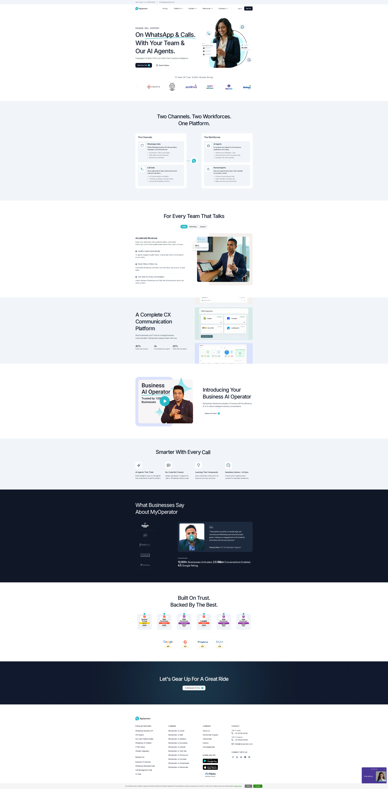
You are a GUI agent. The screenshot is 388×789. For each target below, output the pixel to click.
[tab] (184, 226)
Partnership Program (210, 735)
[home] (141, 8)
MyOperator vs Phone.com (178, 755)
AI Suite (138, 774)
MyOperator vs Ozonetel (177, 759)
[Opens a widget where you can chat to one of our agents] (374, 777)
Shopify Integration (142, 751)
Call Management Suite (143, 770)
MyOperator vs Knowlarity (177, 743)
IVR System (139, 735)
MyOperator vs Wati (175, 735)
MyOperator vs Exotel (176, 731)
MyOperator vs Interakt (176, 747)
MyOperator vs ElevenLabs (178, 767)
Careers (206, 743)
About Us (206, 731)
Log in (240, 8)
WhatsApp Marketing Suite (145, 766)
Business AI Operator (143, 762)
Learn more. (238, 786)
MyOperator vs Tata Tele (177, 751)
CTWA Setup (140, 747)
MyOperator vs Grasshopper (178, 763)
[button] (177, 8)
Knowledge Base (209, 747)
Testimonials (207, 739)
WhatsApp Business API (144, 731)
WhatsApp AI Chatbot (143, 743)
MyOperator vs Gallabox (177, 739)
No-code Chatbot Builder (144, 739)
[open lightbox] (165, 401)
